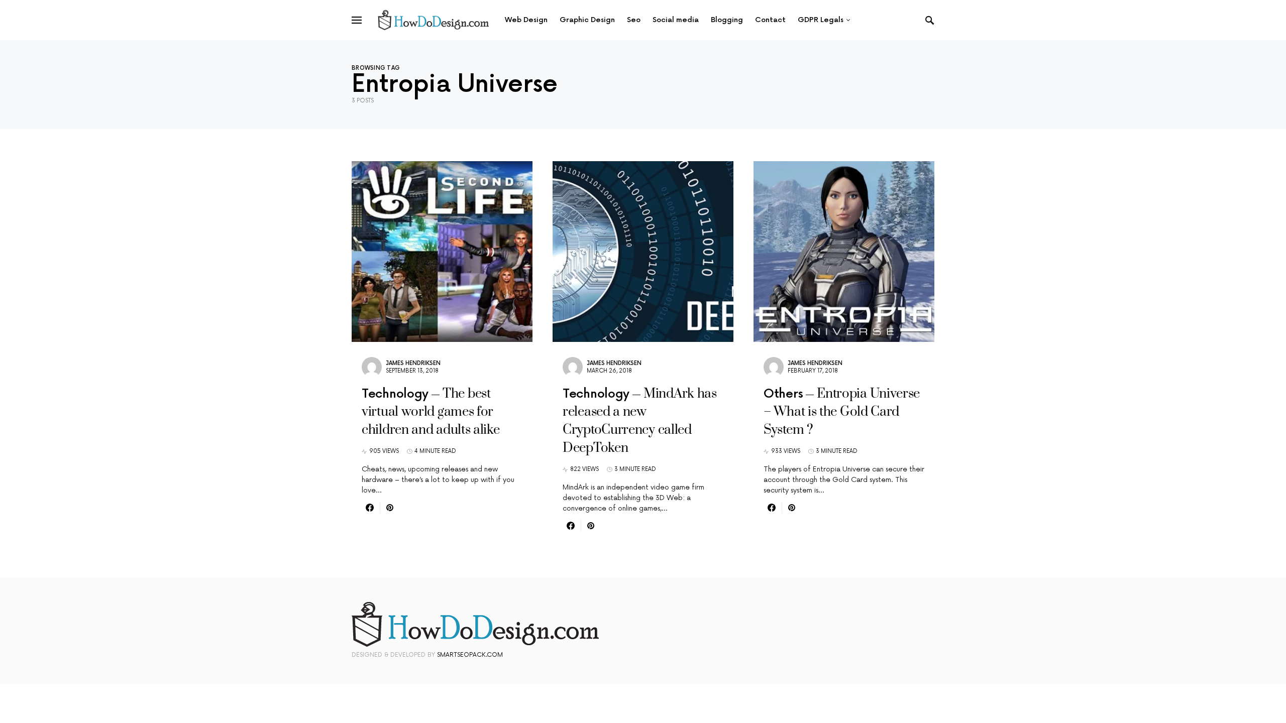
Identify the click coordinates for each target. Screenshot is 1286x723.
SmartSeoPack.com (470, 655)
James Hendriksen (413, 363)
